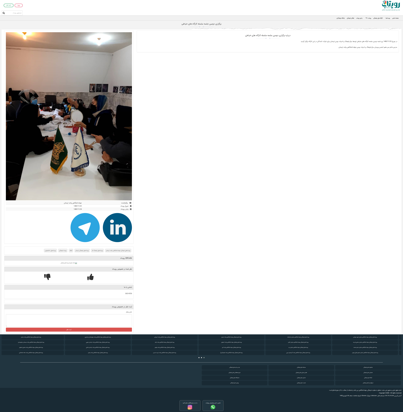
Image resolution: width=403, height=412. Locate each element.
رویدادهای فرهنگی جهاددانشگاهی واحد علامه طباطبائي (34, 352)
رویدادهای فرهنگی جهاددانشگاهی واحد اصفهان (234, 342)
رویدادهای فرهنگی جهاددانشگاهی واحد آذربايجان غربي (301, 352)
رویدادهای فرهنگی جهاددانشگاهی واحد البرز (234, 347)
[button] (204, 358)
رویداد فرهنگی (63, 251)
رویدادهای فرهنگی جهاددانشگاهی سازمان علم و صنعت (368, 347)
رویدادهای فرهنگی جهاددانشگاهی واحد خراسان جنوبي (101, 342)
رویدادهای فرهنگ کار (97, 251)
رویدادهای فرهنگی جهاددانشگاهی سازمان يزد (301, 347)
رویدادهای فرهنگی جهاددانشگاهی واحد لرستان (118, 251)
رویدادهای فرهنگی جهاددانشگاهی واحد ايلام (167, 342)
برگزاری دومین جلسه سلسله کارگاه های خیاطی (201, 24)
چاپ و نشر (234, 367)
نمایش (301, 378)
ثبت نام (9, 5)
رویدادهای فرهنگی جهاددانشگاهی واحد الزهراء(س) (234, 352)
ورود (18, 5)
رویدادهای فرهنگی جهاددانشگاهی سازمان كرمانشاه (301, 337)
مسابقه (301, 367)
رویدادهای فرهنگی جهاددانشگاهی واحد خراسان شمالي (101, 347)
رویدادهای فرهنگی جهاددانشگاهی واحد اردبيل (235, 337)
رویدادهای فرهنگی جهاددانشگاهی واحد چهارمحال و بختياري (101, 337)
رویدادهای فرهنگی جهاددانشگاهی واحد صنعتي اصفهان (34, 347)
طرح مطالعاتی (234, 372)
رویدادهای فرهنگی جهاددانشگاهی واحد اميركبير (167, 337)
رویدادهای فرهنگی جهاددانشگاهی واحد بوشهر (168, 347)
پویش (234, 383)
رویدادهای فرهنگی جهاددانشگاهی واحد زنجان (101, 352)
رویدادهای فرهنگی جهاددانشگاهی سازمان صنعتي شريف (368, 342)
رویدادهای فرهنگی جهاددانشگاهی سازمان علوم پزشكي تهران (368, 352)
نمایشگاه (234, 378)
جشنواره (368, 367)
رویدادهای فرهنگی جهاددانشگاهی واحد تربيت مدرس (167, 352)
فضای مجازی (301, 372)
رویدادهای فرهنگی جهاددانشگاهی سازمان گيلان (301, 342)
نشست (301, 383)
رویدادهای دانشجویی (50, 251)
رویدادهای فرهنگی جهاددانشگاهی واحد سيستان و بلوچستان (34, 342)
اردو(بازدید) (368, 383)
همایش (368, 372)
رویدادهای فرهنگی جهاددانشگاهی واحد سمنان (34, 337)
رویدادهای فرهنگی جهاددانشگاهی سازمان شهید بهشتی (368, 337)
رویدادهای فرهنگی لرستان (82, 251)
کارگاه (71, 251)
